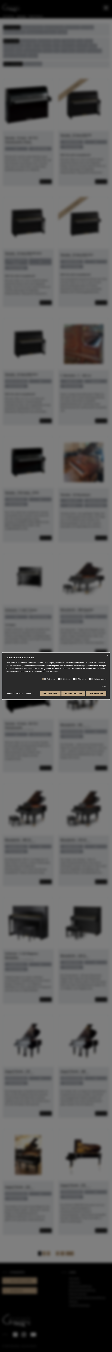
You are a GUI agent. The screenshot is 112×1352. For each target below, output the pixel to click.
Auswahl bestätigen (73, 693)
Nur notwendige (50, 693)
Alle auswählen (96, 693)
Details (103, 687)
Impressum (29, 693)
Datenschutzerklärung (14, 693)
